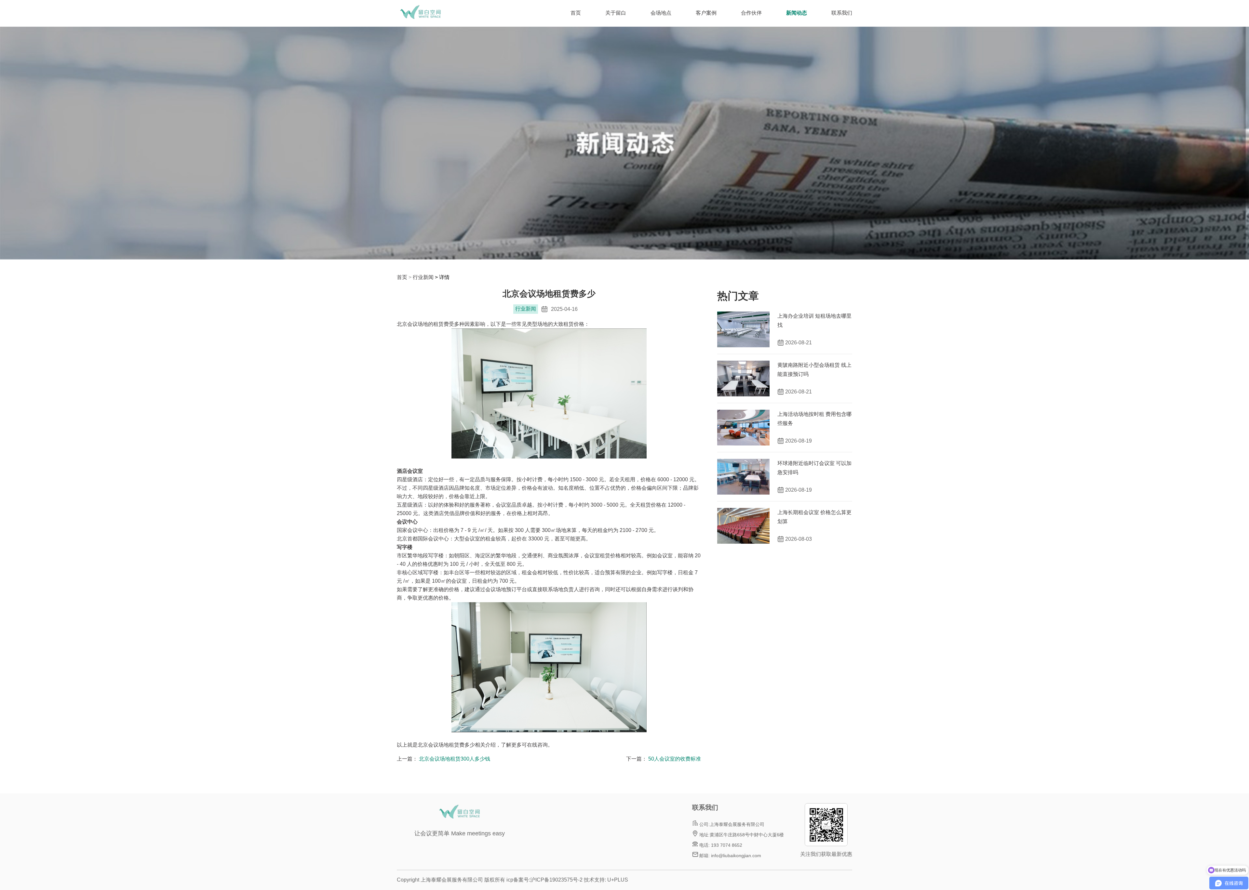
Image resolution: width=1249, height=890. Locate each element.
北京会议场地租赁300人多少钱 (454, 759)
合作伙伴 (751, 13)
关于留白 (615, 13)
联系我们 (841, 13)
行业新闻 (423, 277)
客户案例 (706, 13)
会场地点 (661, 13)
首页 (576, 13)
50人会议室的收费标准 (674, 759)
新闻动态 (796, 13)
